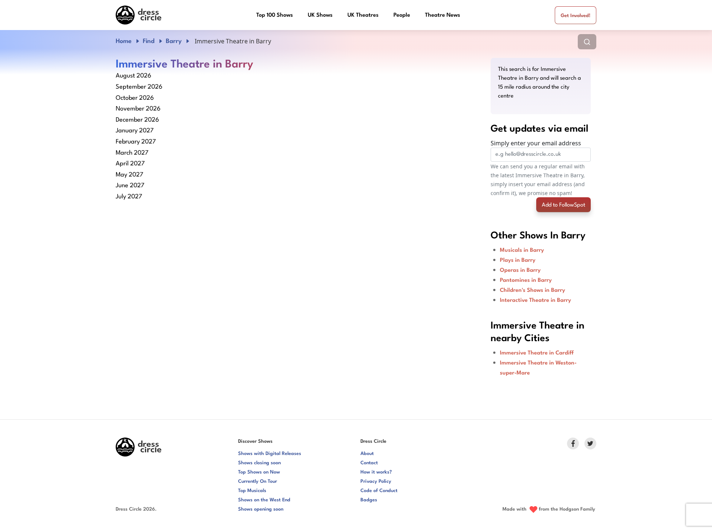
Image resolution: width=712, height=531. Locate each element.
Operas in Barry (520, 270)
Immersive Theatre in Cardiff (537, 353)
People (401, 15)
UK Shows (320, 15)
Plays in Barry (517, 260)
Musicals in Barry (522, 250)
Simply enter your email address (536, 143)
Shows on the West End (264, 500)
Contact (369, 463)
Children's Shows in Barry (532, 290)
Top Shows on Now (259, 472)
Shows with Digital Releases (269, 453)
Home (124, 41)
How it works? (376, 472)
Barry (174, 41)
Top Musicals (252, 490)
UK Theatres (363, 15)
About (367, 453)
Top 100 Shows (274, 15)
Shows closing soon (259, 463)
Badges (368, 500)
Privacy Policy (375, 481)
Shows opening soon (260, 509)
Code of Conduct (379, 490)
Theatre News (442, 15)
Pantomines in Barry (526, 280)
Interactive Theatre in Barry (535, 300)
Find (149, 41)
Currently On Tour (257, 481)
